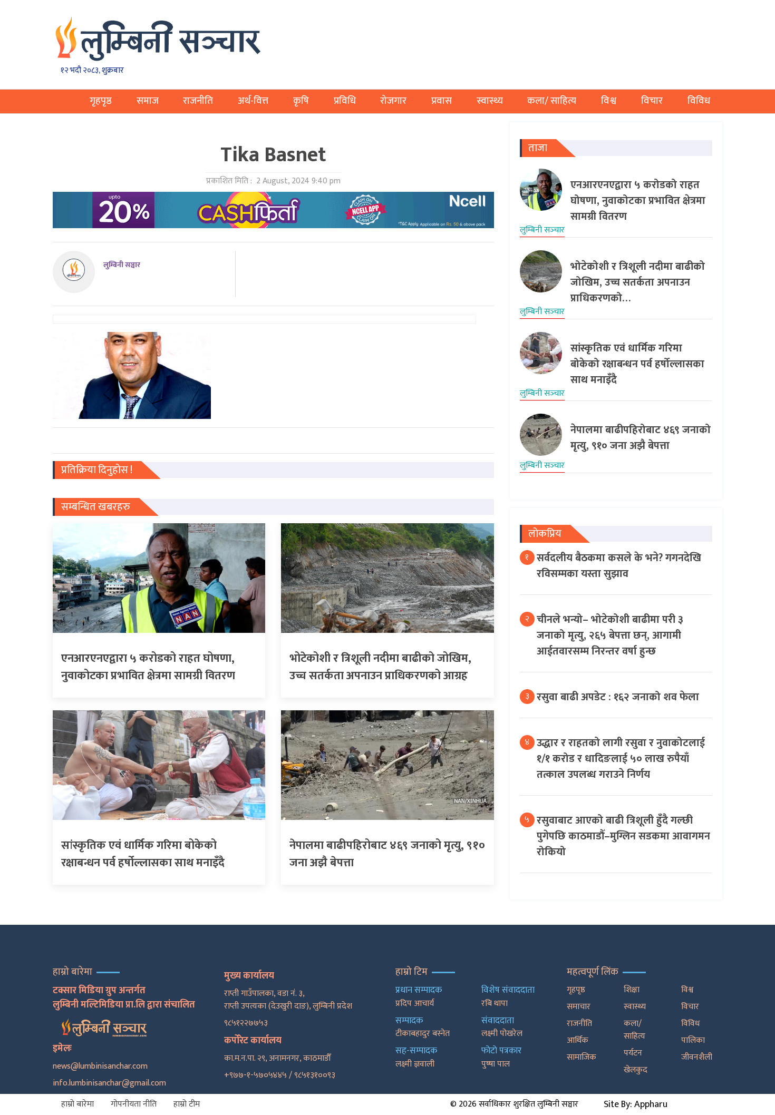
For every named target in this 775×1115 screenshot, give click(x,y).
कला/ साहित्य (551, 101)
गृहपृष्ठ (101, 101)
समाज (148, 101)
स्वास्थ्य (490, 101)
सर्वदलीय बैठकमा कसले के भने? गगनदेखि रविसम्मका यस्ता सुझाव (619, 566)
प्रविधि (345, 101)
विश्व (608, 101)
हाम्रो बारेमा (77, 1104)
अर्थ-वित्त (253, 101)
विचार (652, 101)
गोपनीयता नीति (134, 1104)
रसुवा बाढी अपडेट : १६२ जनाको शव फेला (618, 697)
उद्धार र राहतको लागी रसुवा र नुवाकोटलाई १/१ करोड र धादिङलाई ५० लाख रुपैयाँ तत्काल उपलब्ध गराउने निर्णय (621, 759)
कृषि (301, 101)
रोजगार (393, 101)
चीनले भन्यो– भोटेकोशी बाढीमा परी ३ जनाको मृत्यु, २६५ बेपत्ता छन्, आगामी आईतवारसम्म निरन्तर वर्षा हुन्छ (610, 635)
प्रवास (441, 101)
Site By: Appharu (635, 1104)
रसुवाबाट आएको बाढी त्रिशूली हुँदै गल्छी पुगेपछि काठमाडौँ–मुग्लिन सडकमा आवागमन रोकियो (623, 836)
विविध (698, 101)
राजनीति (198, 101)
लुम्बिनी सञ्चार (121, 265)
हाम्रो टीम (186, 1104)
